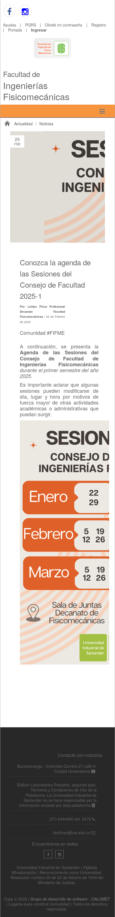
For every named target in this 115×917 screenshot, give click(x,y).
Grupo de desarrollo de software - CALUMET (70, 899)
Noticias (46, 123)
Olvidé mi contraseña (63, 25)
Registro (98, 25)
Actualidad (23, 123)
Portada (15, 30)
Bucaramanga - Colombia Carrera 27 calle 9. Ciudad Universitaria (57, 768)
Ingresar (39, 30)
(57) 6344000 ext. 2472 (70, 819)
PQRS (30, 25)
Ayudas (9, 25)
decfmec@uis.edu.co (72, 832)
